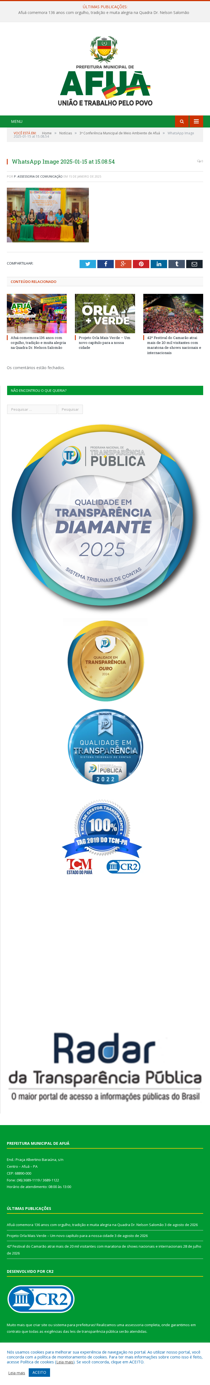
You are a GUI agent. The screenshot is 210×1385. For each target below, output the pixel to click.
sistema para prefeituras (74, 1324)
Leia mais (64, 1361)
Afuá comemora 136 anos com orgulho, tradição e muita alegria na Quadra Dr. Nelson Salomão (38, 342)
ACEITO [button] (39, 1372)
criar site (40, 1324)
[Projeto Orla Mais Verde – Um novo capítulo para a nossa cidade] (105, 313)
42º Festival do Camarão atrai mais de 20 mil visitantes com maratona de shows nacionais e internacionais (174, 345)
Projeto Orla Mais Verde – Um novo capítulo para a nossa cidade (103, 12)
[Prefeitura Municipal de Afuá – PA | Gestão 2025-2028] (105, 69)
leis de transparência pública (94, 1331)
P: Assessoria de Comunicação (38, 176)
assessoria (134, 1324)
